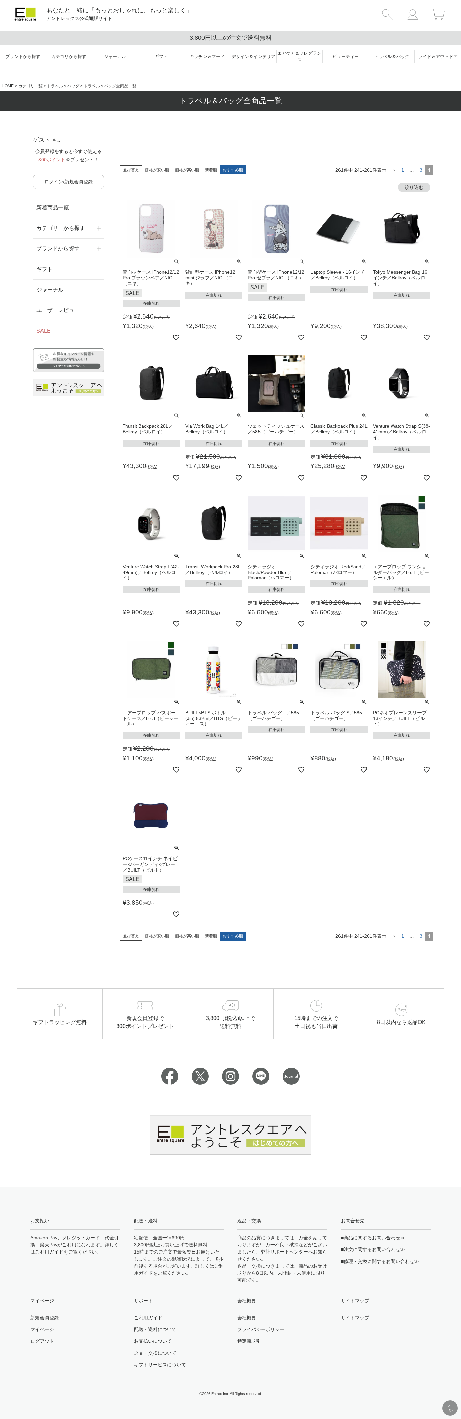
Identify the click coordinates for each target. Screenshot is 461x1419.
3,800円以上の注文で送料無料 (231, 37)
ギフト (44, 269)
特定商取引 (249, 1341)
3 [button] (420, 170)
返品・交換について (155, 1353)
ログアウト (42, 1341)
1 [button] (402, 170)
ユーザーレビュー (58, 310)
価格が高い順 (187, 170)
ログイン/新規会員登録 (68, 181)
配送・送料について (155, 1329)
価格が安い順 (157, 170)
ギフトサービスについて (160, 1364)
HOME (8, 86)
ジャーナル (49, 290)
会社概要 (246, 1317)
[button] (394, 170)
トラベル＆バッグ (63, 86)
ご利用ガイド (49, 1252)
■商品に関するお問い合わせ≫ (373, 1237)
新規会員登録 (44, 1317)
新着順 (211, 170)
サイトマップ (355, 1317)
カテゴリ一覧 (30, 86)
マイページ (42, 1329)
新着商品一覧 (52, 207)
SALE (43, 331)
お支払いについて (153, 1341)
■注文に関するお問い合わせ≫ (373, 1249)
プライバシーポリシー (260, 1329)
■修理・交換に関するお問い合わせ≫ (380, 1261)
